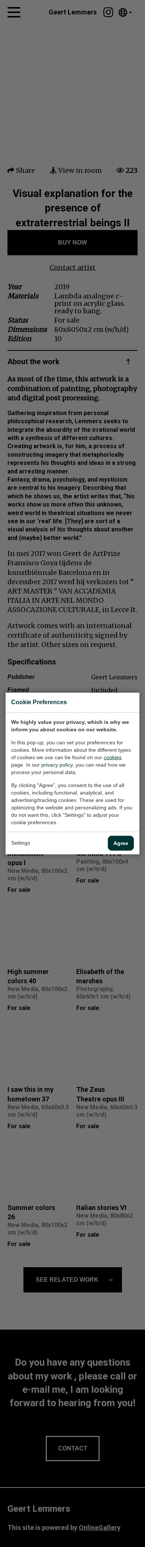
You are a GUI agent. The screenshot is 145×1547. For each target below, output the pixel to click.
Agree (120, 843)
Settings (20, 843)
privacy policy (56, 765)
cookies (113, 757)
